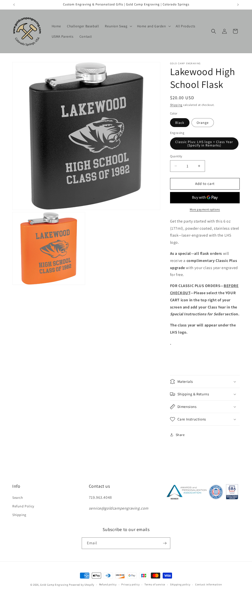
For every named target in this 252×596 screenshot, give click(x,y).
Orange (203, 122)
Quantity (176, 156)
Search (17, 497)
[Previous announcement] (14, 4)
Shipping (176, 105)
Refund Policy (23, 506)
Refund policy (108, 584)
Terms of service (154, 584)
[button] (118, 26)
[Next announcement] (238, 4)
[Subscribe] (164, 543)
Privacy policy (130, 584)
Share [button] (180, 435)
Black (179, 122)
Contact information (208, 584)
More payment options (205, 209)
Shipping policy (180, 584)
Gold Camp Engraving (54, 584)
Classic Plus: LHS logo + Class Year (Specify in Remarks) (204, 143)
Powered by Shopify (81, 584)
